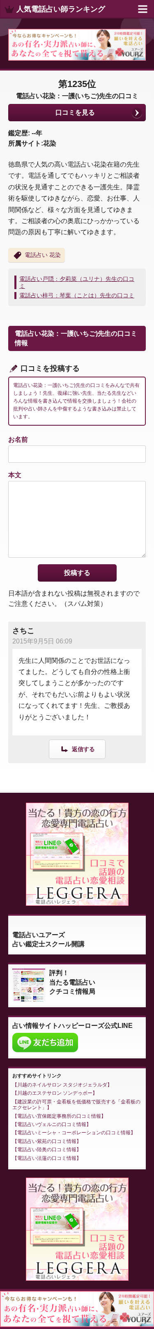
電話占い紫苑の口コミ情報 (46, 1141)
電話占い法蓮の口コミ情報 (46, 1158)
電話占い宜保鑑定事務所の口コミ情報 (59, 1116)
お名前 (18, 439)
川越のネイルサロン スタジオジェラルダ (62, 1085)
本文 (14, 474)
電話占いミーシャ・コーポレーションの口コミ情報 (74, 1133)
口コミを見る (75, 112)
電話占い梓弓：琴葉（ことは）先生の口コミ (76, 295)
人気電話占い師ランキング (60, 9)
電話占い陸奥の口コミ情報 (46, 1149)
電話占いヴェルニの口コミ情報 (51, 1124)
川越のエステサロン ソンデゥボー (54, 1093)
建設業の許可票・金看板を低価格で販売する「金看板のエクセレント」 (76, 1104)
